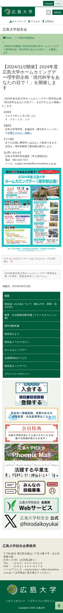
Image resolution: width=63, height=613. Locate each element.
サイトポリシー (16, 601)
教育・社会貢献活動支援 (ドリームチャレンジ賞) (31, 316)
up (59, 606)
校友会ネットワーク (16, 365)
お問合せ (49, 21)
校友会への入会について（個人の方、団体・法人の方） (31, 305)
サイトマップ (19, 21)
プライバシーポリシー (17, 373)
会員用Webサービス (16, 358)
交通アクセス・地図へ (20, 132)
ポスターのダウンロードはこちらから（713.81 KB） (29, 260)
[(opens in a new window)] (31, 521)
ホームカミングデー (17, 350)
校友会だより (12, 333)
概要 (7, 295)
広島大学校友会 (15, 29)
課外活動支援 (12, 325)
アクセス (35, 21)
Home (9, 38)
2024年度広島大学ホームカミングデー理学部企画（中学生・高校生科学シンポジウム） (31, 275)
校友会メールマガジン (17, 341)
